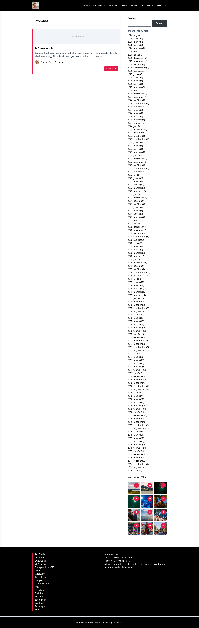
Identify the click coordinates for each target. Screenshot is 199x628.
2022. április (134, 184)
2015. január (134, 451)
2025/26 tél (40, 560)
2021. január (134, 223)
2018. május (134, 321)
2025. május (134, 80)
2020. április (134, 249)
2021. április (134, 213)
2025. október (135, 64)
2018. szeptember (137, 308)
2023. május (134, 145)
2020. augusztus (136, 239)
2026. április (134, 44)
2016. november (136, 379)
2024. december (136, 93)
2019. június (134, 282)
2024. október (135, 100)
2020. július (133, 243)
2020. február (134, 256)
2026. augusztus (136, 35)
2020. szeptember (137, 236)
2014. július (133, 470)
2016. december (136, 376)
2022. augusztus (136, 171)
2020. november (136, 230)
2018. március (135, 327)
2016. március (135, 405)
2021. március (135, 217)
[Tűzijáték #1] (134, 501)
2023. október (135, 135)
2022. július (133, 174)
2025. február (134, 90)
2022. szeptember (137, 168)
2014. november (136, 457)
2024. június (134, 109)
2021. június (134, 207)
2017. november (136, 340)
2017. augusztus (136, 350)
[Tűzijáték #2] (160, 488)
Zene (37, 609)
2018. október (135, 304)
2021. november (136, 200)
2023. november (136, 132)
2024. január (134, 126)
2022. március (135, 187)
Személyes (59, 62)
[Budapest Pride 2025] (160, 528)
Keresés (132, 18)
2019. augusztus (136, 275)
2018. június (134, 317)
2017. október (135, 343)
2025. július (133, 74)
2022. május (134, 181)
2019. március (135, 291)
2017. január (134, 373)
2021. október (135, 204)
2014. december (136, 454)
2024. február (134, 122)
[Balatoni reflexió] (147, 515)
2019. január (134, 298)
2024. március (135, 119)
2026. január (134, 54)
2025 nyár (40, 554)
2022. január (134, 194)
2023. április (134, 148)
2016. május (134, 399)
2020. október (135, 233)
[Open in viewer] (136, 485)
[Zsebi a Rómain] (160, 501)
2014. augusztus (136, 467)
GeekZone (40, 573)
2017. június (134, 356)
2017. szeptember (137, 347)
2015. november (136, 418)
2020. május (134, 246)
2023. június (134, 142)
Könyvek (39, 580)
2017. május (134, 360)
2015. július (133, 431)
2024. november (136, 96)
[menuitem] (113, 5)
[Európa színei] (134, 528)
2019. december (136, 262)
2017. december (136, 337)
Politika (39, 593)
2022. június (134, 178)
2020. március (135, 252)
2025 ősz (39, 557)
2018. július (133, 314)
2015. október (135, 421)
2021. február (134, 220)
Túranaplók (41, 606)
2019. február (134, 295)
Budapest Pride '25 (44, 567)
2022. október (135, 165)
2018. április (134, 324)
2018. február (134, 330)
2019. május (134, 285)
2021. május (134, 210)
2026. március (135, 48)
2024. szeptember (137, 103)
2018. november (136, 301)
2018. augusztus (136, 311)
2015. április (134, 441)
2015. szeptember (137, 425)
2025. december (136, 57)
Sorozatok (40, 596)
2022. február (134, 191)
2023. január (134, 155)
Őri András (46, 62)
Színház (39, 602)
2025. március (135, 87)
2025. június (134, 77)
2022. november (136, 161)
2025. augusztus (136, 70)
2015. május (134, 438)
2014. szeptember (137, 464)
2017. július (133, 353)
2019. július (133, 278)
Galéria (38, 570)
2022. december (136, 158)
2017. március (135, 366)
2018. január (134, 334)
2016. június (134, 395)
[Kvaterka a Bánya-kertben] (147, 501)
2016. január (134, 412)
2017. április (134, 363)
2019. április (134, 288)
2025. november (136, 61)
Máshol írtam (42, 583)
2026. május (134, 41)
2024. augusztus (136, 106)
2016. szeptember (137, 386)
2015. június (134, 434)
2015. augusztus (136, 428)
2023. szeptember (137, 139)
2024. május (134, 113)
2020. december (136, 226)
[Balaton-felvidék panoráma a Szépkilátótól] (134, 488)
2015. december (136, 415)
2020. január (134, 259)
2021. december (136, 197)
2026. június (134, 38)
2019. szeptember (137, 272)
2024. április (134, 116)
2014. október (135, 460)
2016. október (135, 382)
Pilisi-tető (40, 589)
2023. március (135, 152)
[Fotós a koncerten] (134, 515)
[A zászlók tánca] (147, 528)
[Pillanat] (160, 515)
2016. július (133, 392)
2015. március (135, 444)
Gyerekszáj (40, 576)
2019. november (136, 265)
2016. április (134, 402)
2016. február (134, 408)
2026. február (134, 51)
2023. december (136, 129)
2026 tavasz (41, 563)
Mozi (37, 586)
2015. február (134, 447)
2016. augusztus (136, 389)
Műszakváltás (44, 48)
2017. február (134, 369)
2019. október (135, 269)
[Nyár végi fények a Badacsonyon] (147, 488)
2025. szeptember (137, 67)
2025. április (134, 83)
